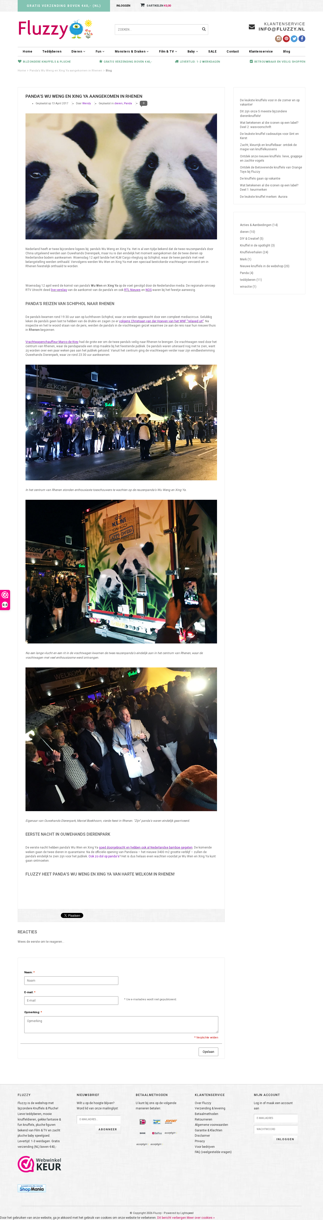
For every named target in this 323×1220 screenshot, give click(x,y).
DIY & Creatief (251, 238)
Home (27, 51)
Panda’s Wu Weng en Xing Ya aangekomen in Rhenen (66, 70)
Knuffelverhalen (254, 252)
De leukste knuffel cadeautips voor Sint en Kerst (269, 136)
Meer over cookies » (201, 1217)
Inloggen (123, 5)
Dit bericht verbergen (171, 1217)
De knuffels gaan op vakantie (260, 178)
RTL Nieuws (132, 290)
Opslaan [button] (208, 1052)
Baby (191, 51)
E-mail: (30, 992)
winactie (248, 286)
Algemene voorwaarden (211, 1125)
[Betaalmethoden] (143, 1122)
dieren (119, 103)
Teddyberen (51, 51)
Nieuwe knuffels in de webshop (264, 266)
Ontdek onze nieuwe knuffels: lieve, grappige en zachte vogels (271, 158)
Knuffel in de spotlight (257, 245)
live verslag (59, 290)
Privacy (200, 1141)
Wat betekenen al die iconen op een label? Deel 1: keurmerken (269, 187)
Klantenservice (261, 51)
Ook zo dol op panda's (104, 856)
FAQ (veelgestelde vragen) (213, 1152)
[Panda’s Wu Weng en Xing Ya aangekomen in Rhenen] (121, 177)
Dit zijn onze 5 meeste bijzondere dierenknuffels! (263, 113)
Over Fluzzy (203, 1103)
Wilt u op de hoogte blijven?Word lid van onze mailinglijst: (98, 1105)
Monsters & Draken (130, 51)
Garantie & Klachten (208, 1130)
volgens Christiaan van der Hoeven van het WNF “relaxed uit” (161, 321)
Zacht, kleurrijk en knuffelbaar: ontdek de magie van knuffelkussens (268, 147)
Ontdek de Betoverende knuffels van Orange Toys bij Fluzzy (271, 169)
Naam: (29, 972)
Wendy (86, 103)
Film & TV (166, 51)
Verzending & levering (210, 1108)
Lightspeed (187, 1213)
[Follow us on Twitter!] (294, 38)
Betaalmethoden (206, 1114)
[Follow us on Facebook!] (302, 38)
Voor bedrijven (205, 1147)
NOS (149, 290)
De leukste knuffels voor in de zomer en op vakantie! (270, 102)
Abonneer (108, 1129)
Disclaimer (202, 1135)
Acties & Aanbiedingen (259, 225)
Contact (233, 51)
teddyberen (251, 280)
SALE (212, 51)
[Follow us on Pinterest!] (286, 38)
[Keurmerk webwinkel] (40, 1164)
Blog (286, 51)
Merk (245, 259)
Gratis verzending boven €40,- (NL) (64, 6)
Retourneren (203, 1119)
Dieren (76, 51)
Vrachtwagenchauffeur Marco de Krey (51, 342)
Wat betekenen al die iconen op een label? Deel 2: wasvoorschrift (269, 125)
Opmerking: (33, 1012)
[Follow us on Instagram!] (278, 38)
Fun (98, 51)
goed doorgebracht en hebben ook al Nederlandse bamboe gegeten (146, 847)
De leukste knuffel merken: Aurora (263, 196)
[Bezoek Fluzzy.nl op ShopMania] (32, 1188)
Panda (128, 103)
